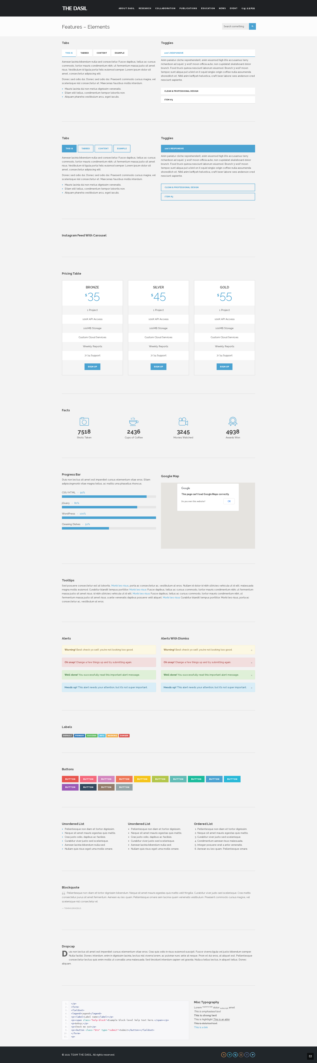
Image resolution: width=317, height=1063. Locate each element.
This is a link (201, 1027)
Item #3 (168, 100)
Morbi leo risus (120, 585)
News (222, 8)
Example (119, 53)
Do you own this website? (193, 501)
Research (145, 8)
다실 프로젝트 (248, 8)
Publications (188, 8)
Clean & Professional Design (181, 91)
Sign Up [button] (92, 366)
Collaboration (165, 8)
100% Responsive (173, 53)
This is (69, 53)
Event (234, 8)
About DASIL (127, 8)
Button (70, 779)
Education (208, 8)
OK (229, 501)
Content (102, 53)
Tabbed (84, 53)
